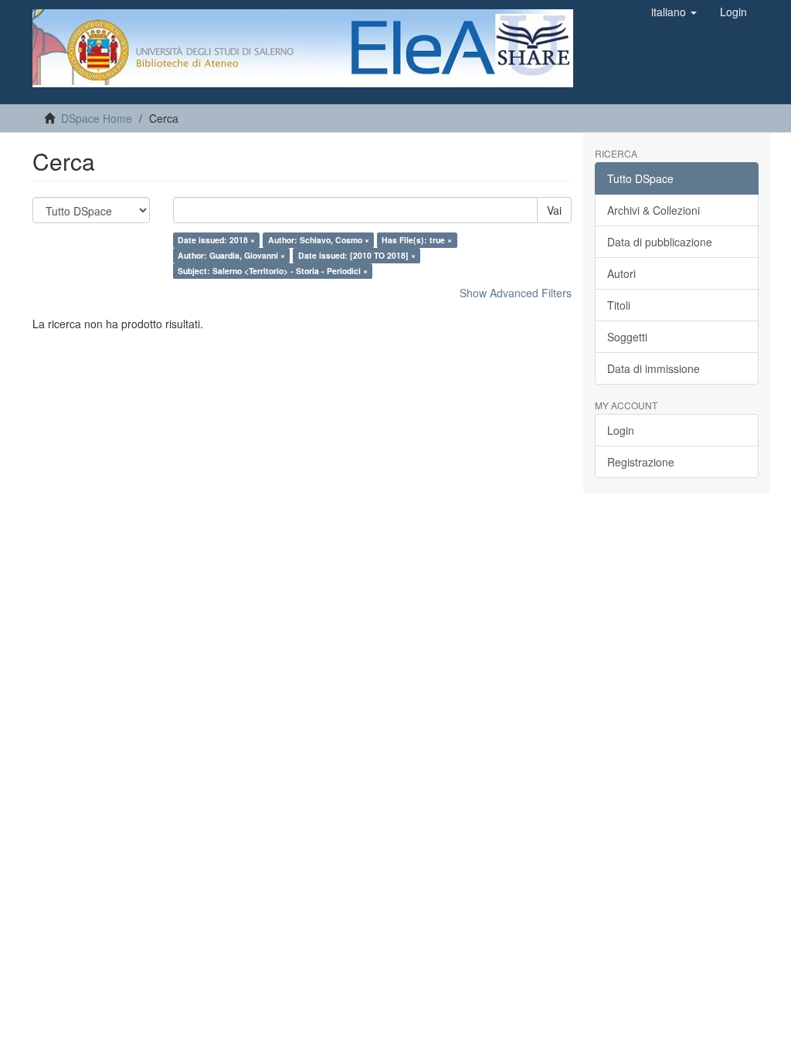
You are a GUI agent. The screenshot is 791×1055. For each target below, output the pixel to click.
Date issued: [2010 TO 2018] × (357, 255)
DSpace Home (96, 118)
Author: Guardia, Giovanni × (231, 255)
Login (620, 430)
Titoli (618, 305)
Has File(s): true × (417, 240)
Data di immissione (653, 368)
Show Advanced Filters (516, 292)
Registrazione (640, 462)
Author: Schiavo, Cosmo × (318, 240)
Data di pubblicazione (659, 241)
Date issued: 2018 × (216, 240)
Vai (554, 210)
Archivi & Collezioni (653, 210)
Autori (621, 273)
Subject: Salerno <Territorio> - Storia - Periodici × (273, 270)
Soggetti (627, 336)
